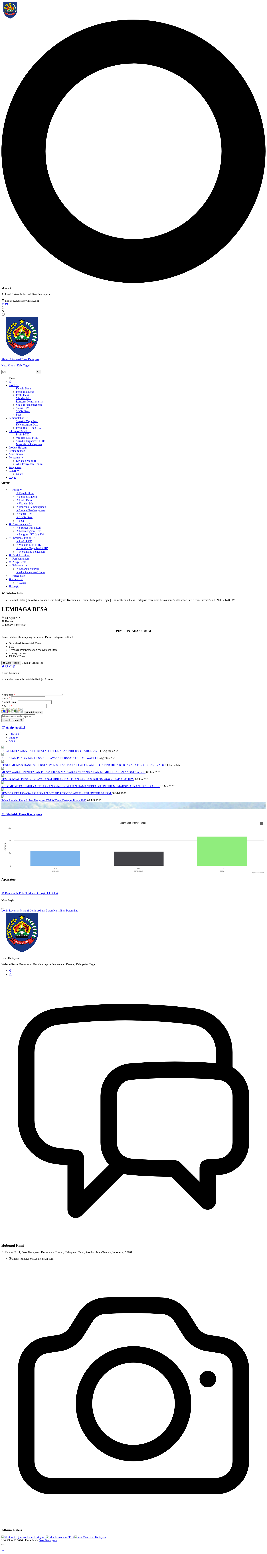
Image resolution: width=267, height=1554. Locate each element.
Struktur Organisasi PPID (30, 441)
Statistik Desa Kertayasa (23, 814)
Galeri (13, 470)
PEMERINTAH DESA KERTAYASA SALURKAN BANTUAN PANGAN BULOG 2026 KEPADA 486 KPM (67, 779)
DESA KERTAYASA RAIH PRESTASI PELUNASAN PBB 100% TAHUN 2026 (50, 750)
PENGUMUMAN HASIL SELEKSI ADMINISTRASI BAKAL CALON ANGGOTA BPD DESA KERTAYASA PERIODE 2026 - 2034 (82, 765)
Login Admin (37, 910)
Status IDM (22, 408)
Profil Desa (22, 395)
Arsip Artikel (15, 727)
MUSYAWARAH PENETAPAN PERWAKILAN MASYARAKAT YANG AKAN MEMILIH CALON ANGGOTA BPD (73, 772)
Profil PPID (22, 434)
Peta (18, 414)
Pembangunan (17, 450)
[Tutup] (2, 1544)
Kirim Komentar (11, 720)
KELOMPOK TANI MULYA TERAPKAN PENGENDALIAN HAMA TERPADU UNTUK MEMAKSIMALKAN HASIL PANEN (80, 786)
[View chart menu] (262, 824)
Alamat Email (9, 702)
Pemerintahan (17, 418)
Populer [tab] (13, 737)
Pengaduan (15, 467)
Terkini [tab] (15, 734)
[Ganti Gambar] (33, 712)
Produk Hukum (18, 447)
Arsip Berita (16, 454)
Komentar (8, 694)
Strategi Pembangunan (29, 404)
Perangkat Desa (25, 391)
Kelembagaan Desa (27, 424)
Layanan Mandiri (26, 460)
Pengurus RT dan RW (28, 427)
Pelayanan (15, 457)
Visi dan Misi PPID (27, 437)
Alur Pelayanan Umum (29, 464)
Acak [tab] (12, 740)
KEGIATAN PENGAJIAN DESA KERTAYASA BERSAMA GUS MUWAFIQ (48, 758)
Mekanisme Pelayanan (29, 444)
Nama (6, 698)
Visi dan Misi (23, 398)
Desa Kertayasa (48, 1540)
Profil (12, 385)
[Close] (2, 908)
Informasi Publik (19, 431)
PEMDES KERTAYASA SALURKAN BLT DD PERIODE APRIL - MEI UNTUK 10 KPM (56, 793)
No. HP (6, 705)
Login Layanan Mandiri (15, 910)
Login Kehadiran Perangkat (62, 910)
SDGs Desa (23, 411)
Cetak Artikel (12, 663)
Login (12, 477)
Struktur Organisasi (27, 421)
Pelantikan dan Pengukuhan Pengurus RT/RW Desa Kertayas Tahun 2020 (43, 800)
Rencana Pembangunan (29, 401)
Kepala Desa (23, 388)
